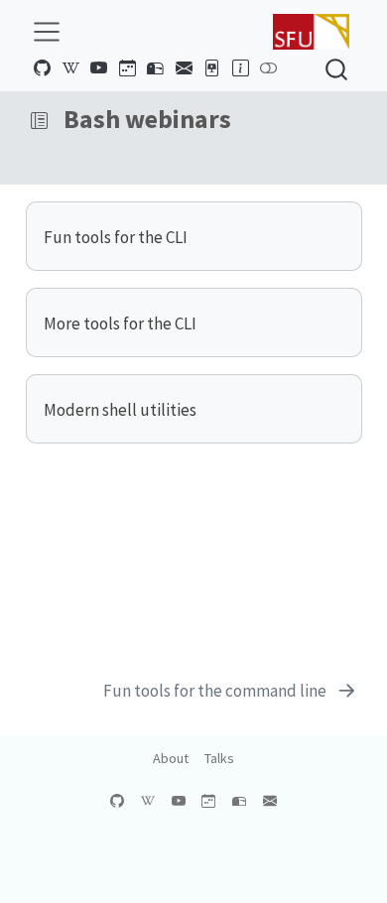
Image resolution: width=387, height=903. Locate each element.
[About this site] (240, 68)
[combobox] (337, 69)
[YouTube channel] (99, 68)
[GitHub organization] (43, 68)
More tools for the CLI (120, 323)
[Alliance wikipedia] (70, 68)
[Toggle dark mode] (269, 68)
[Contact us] (183, 68)
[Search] (336, 69)
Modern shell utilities (120, 410)
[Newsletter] (156, 68)
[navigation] (210, 121)
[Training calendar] (127, 68)
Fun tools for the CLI (116, 237)
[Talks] (212, 68)
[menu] (47, 32)
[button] (39, 121)
